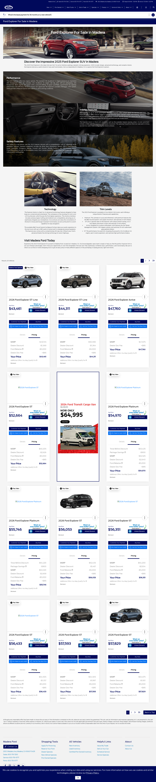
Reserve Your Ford (47, 749)
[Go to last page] (153, 261)
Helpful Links (104, 741)
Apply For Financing (48, 746)
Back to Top (150, 712)
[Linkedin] (23, 765)
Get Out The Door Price (40, 326)
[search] (153, 7)
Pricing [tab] (34, 335)
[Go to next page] (149, 261)
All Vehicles (75, 741)
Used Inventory (74, 749)
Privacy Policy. (92, 773)
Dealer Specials (47, 752)
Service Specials (103, 755)
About (128, 741)
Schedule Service (103, 752)
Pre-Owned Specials (48, 758)
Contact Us (12, 747)
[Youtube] (19, 765)
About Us (128, 749)
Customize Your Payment (18, 322)
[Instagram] (10, 765)
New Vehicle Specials (49, 755)
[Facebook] (5, 765)
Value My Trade (102, 746)
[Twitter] (14, 765)
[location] (96, 1)
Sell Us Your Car (103, 749)
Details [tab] (22, 335)
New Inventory (74, 746)
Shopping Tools (49, 741)
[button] (29, 267)
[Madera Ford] (12, 7)
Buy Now (38, 322)
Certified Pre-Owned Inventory (80, 752)
